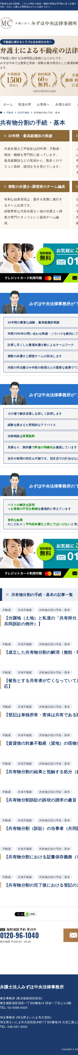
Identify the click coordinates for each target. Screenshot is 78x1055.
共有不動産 (23, 112)
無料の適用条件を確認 (45, 90)
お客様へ (43, 104)
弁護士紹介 (63, 104)
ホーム (8, 104)
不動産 (9, 112)
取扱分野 (24, 104)
